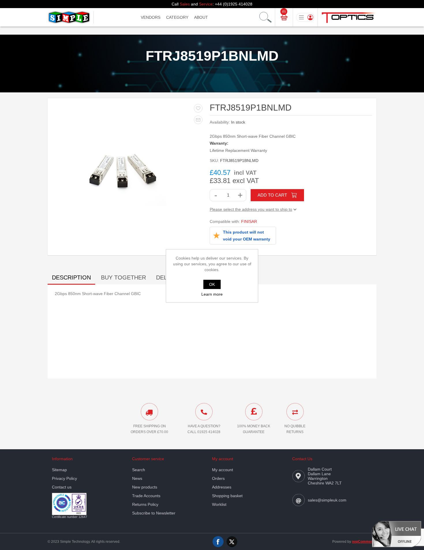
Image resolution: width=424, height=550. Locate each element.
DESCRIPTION (71, 277)
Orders (218, 478)
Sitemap (59, 469)
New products (144, 487)
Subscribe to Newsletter (153, 513)
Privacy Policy (64, 478)
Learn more (212, 294)
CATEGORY (177, 17)
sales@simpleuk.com (327, 500)
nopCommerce (364, 542)
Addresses (221, 487)
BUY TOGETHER (123, 277)
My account (222, 469)
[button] (396, 534)
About (201, 17)
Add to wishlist (198, 108)
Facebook (218, 541)
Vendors (150, 17)
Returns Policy (145, 504)
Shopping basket (227, 495)
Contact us (62, 487)
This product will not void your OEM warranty (246, 235)
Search (138, 469)
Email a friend (198, 119)
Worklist (219, 504)
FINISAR (249, 221)
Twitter (231, 541)
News (137, 478)
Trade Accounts (146, 495)
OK (212, 284)
